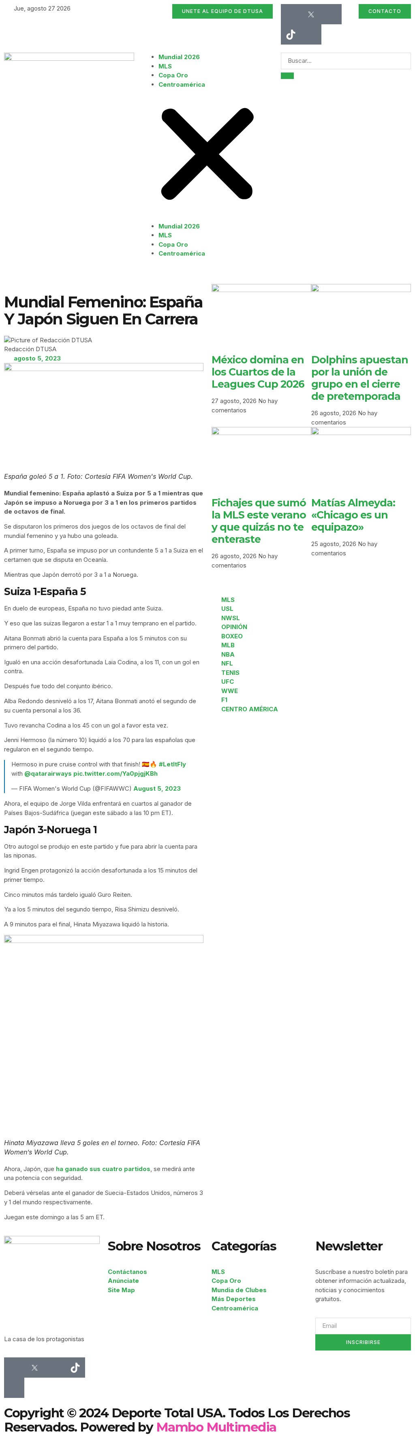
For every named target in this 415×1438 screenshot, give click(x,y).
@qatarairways (48, 773)
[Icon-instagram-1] (331, 14)
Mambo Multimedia (216, 1427)
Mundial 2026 (179, 57)
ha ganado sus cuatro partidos (103, 1169)
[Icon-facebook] (291, 14)
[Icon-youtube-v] (311, 34)
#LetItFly (172, 764)
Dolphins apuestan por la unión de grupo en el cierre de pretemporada (359, 378)
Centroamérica (181, 84)
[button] (207, 155)
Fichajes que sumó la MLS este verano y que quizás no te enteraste (259, 521)
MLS (165, 66)
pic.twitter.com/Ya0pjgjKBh (115, 773)
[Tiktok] (291, 34)
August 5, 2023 (157, 788)
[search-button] (287, 76)
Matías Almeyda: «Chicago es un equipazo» (353, 515)
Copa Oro (173, 75)
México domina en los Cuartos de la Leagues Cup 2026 (258, 372)
